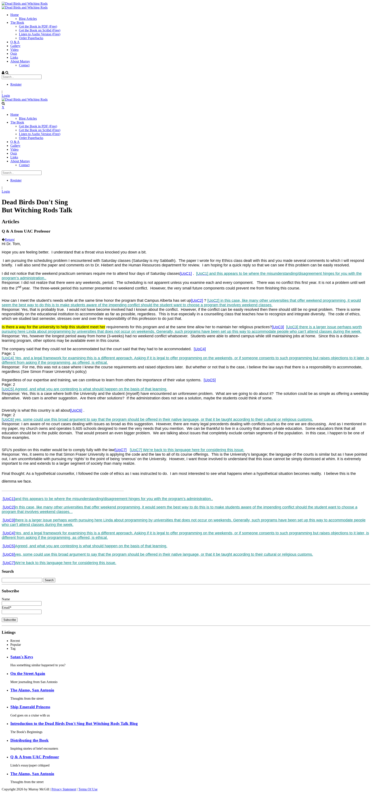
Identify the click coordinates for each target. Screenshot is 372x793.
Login (6, 95)
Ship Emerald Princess (30, 707)
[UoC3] (278, 327)
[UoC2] (197, 300)
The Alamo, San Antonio (32, 690)
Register (16, 84)
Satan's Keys (21, 657)
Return (9, 239)
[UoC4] (200, 349)
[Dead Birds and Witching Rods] (25, 3)
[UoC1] (186, 273)
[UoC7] (121, 450)
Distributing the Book (29, 740)
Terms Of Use (88, 789)
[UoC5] (210, 380)
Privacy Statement (63, 789)
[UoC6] (76, 410)
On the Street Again (27, 673)
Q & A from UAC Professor (34, 757)
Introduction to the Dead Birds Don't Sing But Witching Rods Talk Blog (74, 723)
